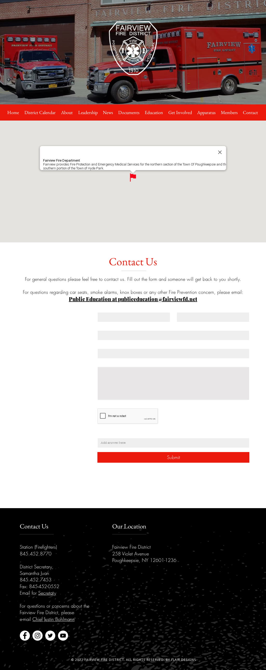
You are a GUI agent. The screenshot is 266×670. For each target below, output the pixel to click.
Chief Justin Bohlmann (53, 619)
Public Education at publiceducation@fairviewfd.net (133, 298)
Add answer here (114, 434)
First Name (108, 309)
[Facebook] (25, 636)
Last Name (188, 309)
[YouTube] (63, 636)
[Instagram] (37, 636)
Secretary (47, 593)
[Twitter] (50, 636)
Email (103, 327)
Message (106, 363)
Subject (104, 345)
